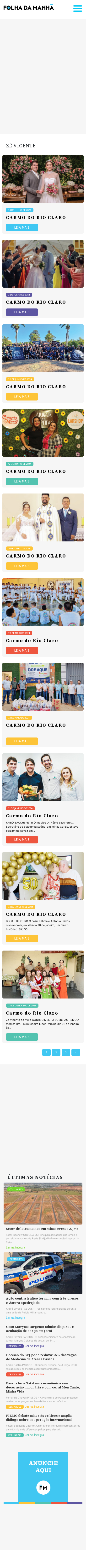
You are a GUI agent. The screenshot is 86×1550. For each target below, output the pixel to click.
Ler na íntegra (15, 1247)
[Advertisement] (43, 76)
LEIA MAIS (22, 227)
